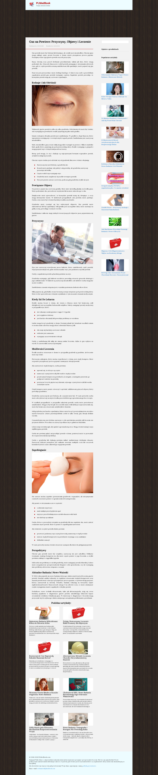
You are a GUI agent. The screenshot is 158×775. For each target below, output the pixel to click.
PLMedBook (43, 3)
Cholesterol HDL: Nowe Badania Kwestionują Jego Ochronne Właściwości (77, 695)
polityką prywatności (89, 766)
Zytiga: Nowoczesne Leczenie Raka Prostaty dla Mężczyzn (76, 622)
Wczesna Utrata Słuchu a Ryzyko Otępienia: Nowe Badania (43, 694)
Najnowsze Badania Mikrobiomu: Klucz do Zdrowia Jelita (43, 622)
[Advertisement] (79, 23)
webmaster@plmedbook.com (46, 768)
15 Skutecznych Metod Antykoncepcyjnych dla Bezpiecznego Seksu (110, 142)
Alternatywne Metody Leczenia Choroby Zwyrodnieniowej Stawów (77, 658)
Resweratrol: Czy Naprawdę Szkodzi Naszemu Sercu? (41, 657)
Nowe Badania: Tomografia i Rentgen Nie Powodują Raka (75, 728)
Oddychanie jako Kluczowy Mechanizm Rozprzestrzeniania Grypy (43, 729)
